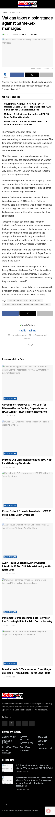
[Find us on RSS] (13, 805)
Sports (41, 744)
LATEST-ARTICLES (24, 738)
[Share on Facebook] (17, 75)
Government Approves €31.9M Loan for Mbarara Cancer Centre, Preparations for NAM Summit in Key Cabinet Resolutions (27, 107)
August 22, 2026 (9, 519)
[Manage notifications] (48, 811)
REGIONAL (42, 737)
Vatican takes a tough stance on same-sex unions (27, 305)
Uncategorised (45, 748)
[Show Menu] (3, 4)
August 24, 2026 (9, 467)
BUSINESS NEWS (7, 742)
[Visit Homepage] (27, 4)
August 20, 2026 (9, 574)
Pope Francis (36, 301)
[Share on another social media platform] (46, 75)
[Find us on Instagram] (18, 723)
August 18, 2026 (9, 625)
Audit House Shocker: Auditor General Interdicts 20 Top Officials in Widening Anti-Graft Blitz (26, 566)
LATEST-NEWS (10, 399)
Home (4, 13)
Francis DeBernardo (18, 301)
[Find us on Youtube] (10, 805)
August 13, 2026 (9, 677)
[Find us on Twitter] (11, 723)
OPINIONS (24, 750)
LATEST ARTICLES (7, 751)
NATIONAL (25, 747)
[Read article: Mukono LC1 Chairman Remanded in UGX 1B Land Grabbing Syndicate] (27, 438)
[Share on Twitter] (32, 75)
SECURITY (42, 741)
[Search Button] (51, 4)
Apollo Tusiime (29, 34)
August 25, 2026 (9, 415)
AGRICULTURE (9, 737)
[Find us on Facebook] (4, 723)
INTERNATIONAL (16, 13)
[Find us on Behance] (25, 723)
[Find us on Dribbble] (32, 723)
